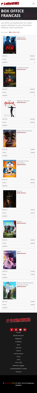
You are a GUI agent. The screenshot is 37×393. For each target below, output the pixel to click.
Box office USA (14, 32)
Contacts (18, 372)
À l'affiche (18, 342)
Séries (18, 359)
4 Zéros (19, 221)
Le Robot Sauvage (22, 67)
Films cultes (18, 362)
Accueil (18, 332)
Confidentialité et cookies (18, 369)
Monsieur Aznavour (23, 101)
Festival (18, 350)
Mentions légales (18, 365)
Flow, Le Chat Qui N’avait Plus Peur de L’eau (25, 284)
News (18, 345)
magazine (18, 339)
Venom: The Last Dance (24, 131)
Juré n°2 (19, 191)
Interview (18, 348)
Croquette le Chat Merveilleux (23, 162)
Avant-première (18, 353)
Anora (19, 251)
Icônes (18, 356)
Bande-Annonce (21, 39)
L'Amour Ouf (21, 37)
